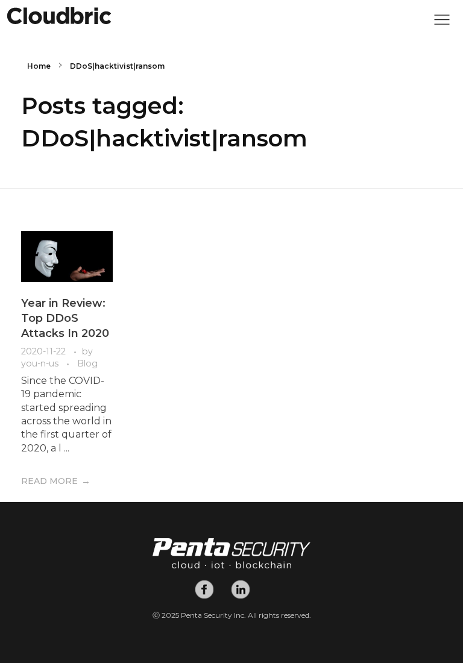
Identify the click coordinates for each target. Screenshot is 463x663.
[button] (442, 23)
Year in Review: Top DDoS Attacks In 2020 (65, 318)
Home (39, 66)
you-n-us (41, 363)
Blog (87, 363)
